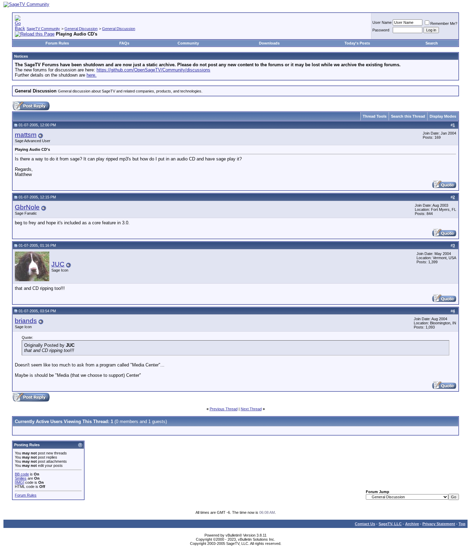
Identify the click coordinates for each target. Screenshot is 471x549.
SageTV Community (43, 29)
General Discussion (81, 29)
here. (92, 75)
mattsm (26, 134)
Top (462, 524)
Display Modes (443, 116)
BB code (22, 474)
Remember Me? (443, 23)
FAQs (124, 43)
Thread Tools (375, 116)
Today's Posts (357, 43)
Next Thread (251, 409)
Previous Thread (224, 409)
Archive (412, 524)
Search (431, 43)
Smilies (21, 478)
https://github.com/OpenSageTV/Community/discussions (153, 69)
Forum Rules (57, 43)
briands (26, 320)
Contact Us (365, 524)
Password (380, 30)
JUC (57, 264)
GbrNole (27, 207)
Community (188, 43)
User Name (382, 22)
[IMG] (19, 482)
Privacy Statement (438, 524)
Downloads (269, 43)
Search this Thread (408, 116)
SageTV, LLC (390, 524)
